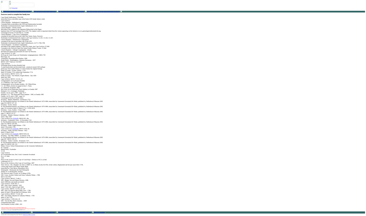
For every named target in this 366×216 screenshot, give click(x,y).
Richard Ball (14, 8)
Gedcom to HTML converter (29, 214)
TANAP (15, 118)
